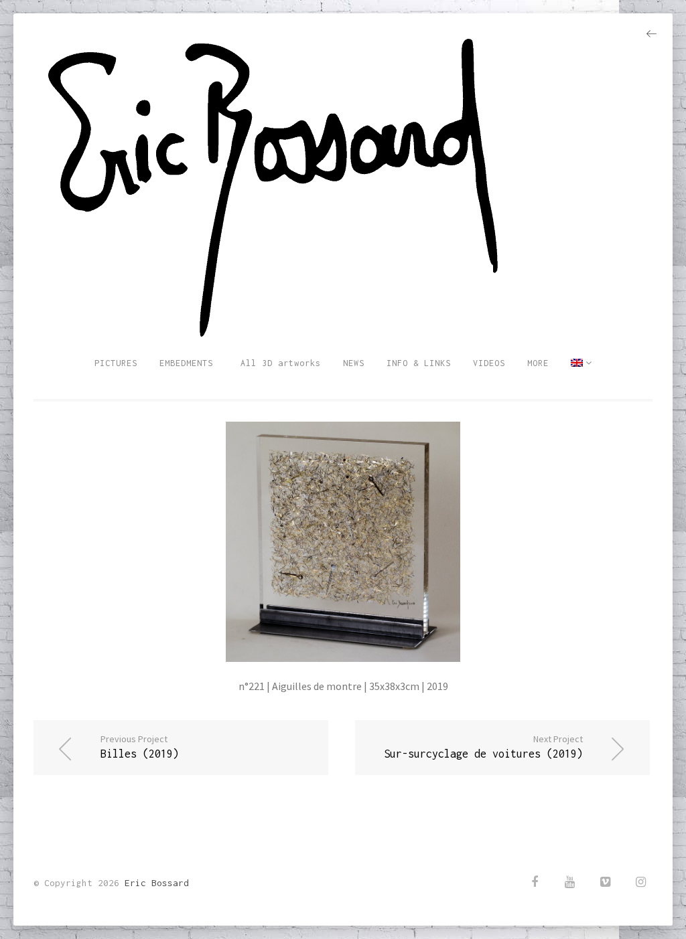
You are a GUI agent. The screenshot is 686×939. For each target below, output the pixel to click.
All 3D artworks (278, 363)
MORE (538, 363)
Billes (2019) (139, 746)
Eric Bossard (157, 882)
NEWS (353, 363)
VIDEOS (489, 363)
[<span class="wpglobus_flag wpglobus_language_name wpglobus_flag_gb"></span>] (581, 363)
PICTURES (115, 363)
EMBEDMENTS (186, 363)
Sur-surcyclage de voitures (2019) (483, 746)
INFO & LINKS (419, 363)
